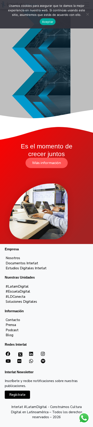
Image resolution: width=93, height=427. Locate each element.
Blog (9, 335)
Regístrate (17, 394)
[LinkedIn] (31, 354)
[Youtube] (8, 361)
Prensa (11, 325)
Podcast (12, 330)
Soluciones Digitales (21, 301)
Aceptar (47, 21)
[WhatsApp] (31, 361)
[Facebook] (8, 354)
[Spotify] (43, 361)
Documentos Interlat (22, 263)
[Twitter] (20, 356)
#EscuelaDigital (18, 291)
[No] (87, 14)
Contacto (13, 320)
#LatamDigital (17, 286)
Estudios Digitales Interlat (26, 268)
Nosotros (13, 258)
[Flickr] (19, 361)
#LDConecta (15, 296)
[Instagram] (43, 354)
